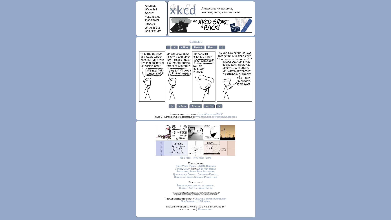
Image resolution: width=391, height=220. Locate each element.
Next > (211, 47)
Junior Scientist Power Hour (202, 177)
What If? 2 (152, 27)
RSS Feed (185, 157)
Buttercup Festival (208, 174)
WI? (148, 31)
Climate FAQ (186, 188)
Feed (148, 16)
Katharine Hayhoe (203, 188)
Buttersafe (182, 171)
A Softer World (207, 168)
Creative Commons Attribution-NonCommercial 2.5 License (204, 200)
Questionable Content (184, 174)
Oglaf (186, 168)
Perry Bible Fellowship (202, 171)
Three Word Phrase (185, 166)
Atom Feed (198, 157)
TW (147, 20)
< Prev (184, 47)
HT (159, 31)
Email (156, 16)
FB (153, 20)
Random (198, 47)
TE (154, 31)
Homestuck (180, 177)
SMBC (201, 166)
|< (174, 47)
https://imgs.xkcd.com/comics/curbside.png (215, 117)
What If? (151, 9)
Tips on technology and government (195, 185)
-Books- (150, 24)
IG (157, 20)
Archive (150, 5)
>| (222, 47)
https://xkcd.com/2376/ (211, 114)
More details (204, 209)
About (149, 13)
